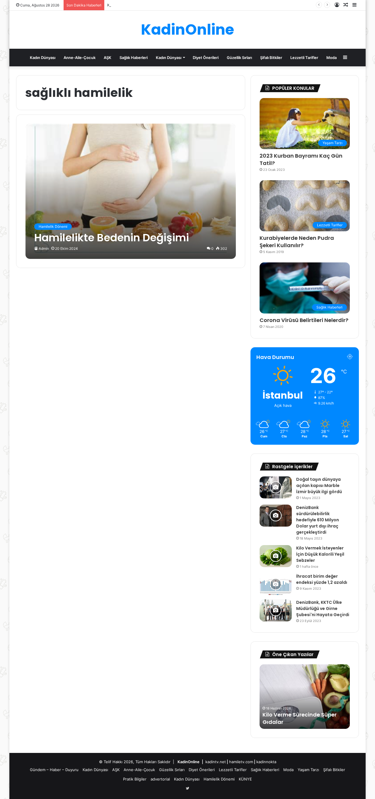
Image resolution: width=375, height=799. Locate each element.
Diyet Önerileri (206, 57)
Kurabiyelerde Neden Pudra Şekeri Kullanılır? (297, 241)
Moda (331, 57)
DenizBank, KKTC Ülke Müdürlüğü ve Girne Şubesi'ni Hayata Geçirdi (322, 608)
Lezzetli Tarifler (304, 57)
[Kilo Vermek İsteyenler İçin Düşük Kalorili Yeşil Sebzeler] (276, 556)
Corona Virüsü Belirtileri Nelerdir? (304, 320)
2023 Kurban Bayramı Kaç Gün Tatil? (301, 159)
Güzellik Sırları (239, 57)
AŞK (107, 57)
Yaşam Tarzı (308, 769)
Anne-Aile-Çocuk (80, 57)
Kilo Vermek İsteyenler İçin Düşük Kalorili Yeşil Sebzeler (320, 554)
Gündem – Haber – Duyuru (54, 769)
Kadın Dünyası (42, 57)
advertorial (160, 779)
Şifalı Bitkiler (271, 57)
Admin (44, 248)
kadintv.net (215, 761)
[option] (313, 696)
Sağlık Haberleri (134, 57)
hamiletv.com (241, 761)
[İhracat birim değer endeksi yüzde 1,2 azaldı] (276, 584)
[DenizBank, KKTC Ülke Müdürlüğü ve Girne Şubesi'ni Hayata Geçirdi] (276, 610)
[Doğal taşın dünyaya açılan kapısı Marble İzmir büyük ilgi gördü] (276, 487)
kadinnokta (266, 761)
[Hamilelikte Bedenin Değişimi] (130, 191)
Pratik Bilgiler (134, 779)
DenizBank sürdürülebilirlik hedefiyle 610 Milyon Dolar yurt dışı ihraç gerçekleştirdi (317, 520)
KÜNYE (245, 779)
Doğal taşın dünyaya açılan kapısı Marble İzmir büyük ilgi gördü (319, 485)
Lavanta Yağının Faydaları (307, 722)
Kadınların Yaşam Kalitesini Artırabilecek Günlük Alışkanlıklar (161, 5)
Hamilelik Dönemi (219, 779)
